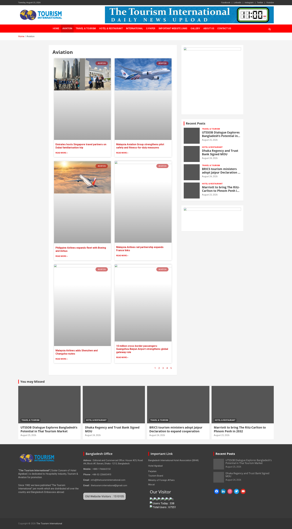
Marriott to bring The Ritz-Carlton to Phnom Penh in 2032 (221, 190)
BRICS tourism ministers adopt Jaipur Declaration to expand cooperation (221, 172)
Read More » (62, 153)
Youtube (270, 2)
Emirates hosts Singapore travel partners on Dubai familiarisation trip (81, 146)
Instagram (249, 2)
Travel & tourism (211, 129)
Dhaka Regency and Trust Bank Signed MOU (220, 152)
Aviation (67, 28)
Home (56, 28)
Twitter (260, 2)
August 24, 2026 (210, 158)
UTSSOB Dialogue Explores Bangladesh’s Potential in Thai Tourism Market (221, 135)
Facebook (225, 2)
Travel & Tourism (86, 28)
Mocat (151, 484)
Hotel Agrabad (155, 465)
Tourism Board (155, 475)
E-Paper (150, 28)
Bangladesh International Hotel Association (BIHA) (173, 460)
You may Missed (32, 382)
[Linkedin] (223, 491)
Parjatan (152, 471)
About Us (208, 28)
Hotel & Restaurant (111, 28)
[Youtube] (243, 491)
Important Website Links (173, 28)
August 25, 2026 (210, 140)
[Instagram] (230, 491)
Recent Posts (195, 123)
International (134, 28)
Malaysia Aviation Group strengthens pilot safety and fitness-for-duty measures (140, 146)
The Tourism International (49, 523)
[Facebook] (216, 491)
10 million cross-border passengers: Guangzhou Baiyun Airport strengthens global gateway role (142, 349)
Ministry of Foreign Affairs (161, 480)
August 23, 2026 (210, 194)
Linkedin (237, 2)
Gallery (195, 28)
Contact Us (224, 28)
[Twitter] (236, 491)
